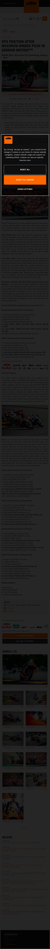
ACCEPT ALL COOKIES (25, 180)
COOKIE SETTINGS (25, 189)
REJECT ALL (25, 169)
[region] (25, 165)
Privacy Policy (22, 160)
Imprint (29, 160)
